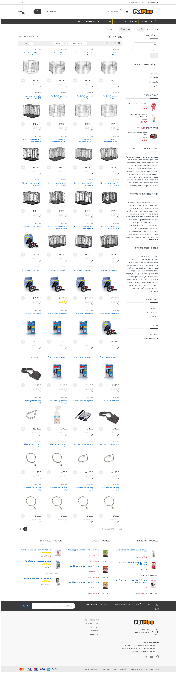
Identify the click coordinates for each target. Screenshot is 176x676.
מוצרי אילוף (116, 49)
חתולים (145, 21)
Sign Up (26, 606)
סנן (154, 55)
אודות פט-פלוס (93, 627)
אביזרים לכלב (125, 29)
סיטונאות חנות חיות (92, 623)
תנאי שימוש (154, 316)
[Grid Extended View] (115, 43)
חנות (30, 2)
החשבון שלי (154, 308)
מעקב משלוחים (152, 312)
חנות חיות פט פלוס (150, 669)
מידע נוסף (23, 429)
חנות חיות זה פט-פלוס (91, 620)
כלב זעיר (155, 74)
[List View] (111, 43)
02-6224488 (152, 2)
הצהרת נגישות (94, 634)
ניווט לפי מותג (94, 631)
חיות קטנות (90, 21)
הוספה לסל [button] (101, 80)
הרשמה (20, 2)
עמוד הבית (154, 29)
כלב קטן (155, 78)
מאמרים (78, 21)
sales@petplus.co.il (134, 2)
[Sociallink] (157, 656)
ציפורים (119, 21)
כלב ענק (155, 86)
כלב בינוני (154, 82)
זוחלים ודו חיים (105, 21)
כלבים (155, 21)
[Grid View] (119, 43)
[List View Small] (107, 43)
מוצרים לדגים (132, 21)
